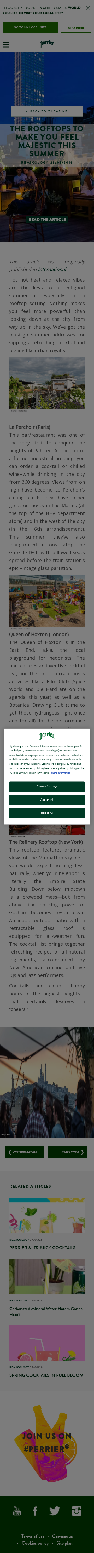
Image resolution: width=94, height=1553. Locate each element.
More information (60, 773)
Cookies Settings (47, 787)
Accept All (47, 800)
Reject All (47, 813)
